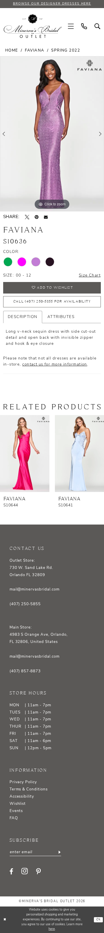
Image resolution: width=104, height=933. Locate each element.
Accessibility (22, 796)
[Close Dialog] (5, 919)
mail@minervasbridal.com (35, 589)
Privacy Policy (23, 782)
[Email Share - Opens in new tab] (46, 217)
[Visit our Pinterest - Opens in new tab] (38, 871)
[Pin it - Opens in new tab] (36, 217)
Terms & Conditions (29, 789)
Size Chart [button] (90, 275)
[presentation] (24, 453)
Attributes (61, 317)
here (52, 929)
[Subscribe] (59, 852)
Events (16, 811)
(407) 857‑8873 (25, 671)
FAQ (14, 818)
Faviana (34, 50)
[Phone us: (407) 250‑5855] (84, 26)
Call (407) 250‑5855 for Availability (52, 301)
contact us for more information (54, 364)
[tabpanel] (52, 133)
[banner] (33, 26)
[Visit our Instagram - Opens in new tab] (24, 871)
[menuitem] (70, 26)
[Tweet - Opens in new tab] (27, 217)
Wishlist (18, 804)
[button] (70, 26)
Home (11, 50)
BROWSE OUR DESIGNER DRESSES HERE (52, 3)
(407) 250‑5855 (25, 604)
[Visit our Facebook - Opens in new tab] (11, 871)
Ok (98, 919)
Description (23, 317)
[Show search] (97, 26)
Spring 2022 (65, 50)
